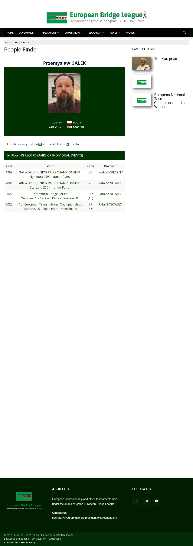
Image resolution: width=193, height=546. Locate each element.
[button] (184, 33)
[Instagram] (146, 501)
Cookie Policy (11, 542)
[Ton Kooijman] (149, 63)
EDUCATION (95, 32)
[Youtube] (156, 501)
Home (10, 32)
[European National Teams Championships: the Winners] (149, 99)
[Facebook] (136, 501)
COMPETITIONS (72, 32)
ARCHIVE (130, 32)
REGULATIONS (49, 32)
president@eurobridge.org (101, 517)
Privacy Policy (28, 542)
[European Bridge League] (96, 17)
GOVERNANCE (26, 32)
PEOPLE (113, 32)
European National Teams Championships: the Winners (170, 101)
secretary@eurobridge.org (68, 517)
